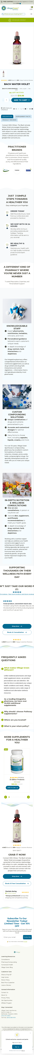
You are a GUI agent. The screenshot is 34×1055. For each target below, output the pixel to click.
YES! (9, 529)
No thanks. (9, 532)
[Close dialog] (32, 517)
